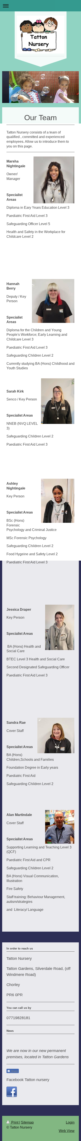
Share (14, 1071)
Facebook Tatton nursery (27, 1080)
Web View (67, 1131)
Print (14, 1122)
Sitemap (27, 1122)
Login (70, 1122)
